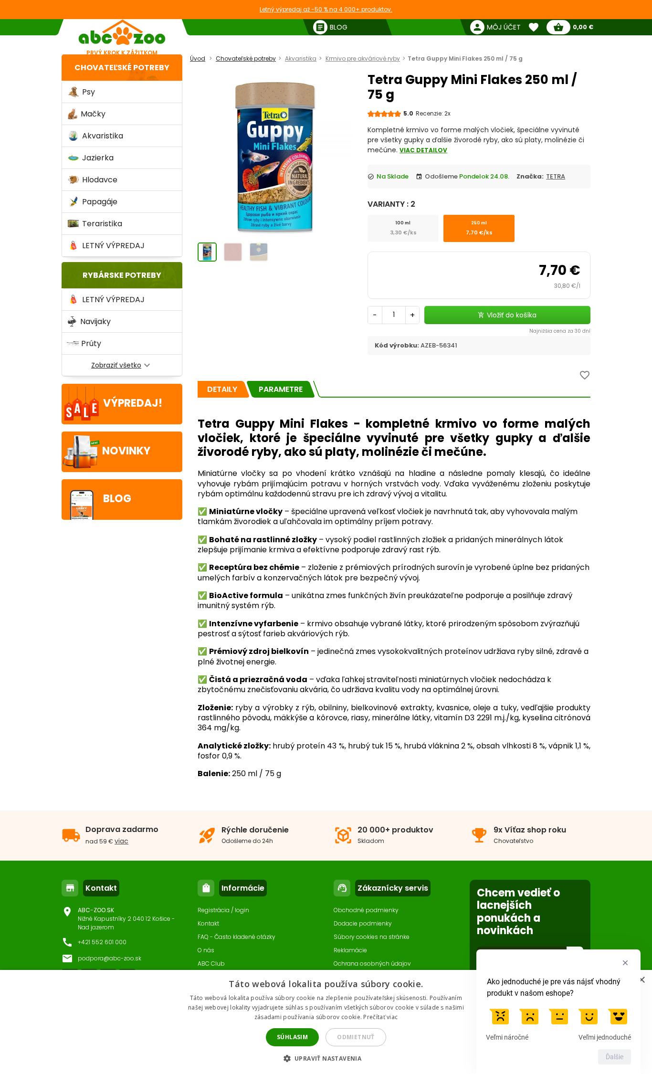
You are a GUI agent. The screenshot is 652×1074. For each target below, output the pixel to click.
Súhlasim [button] (292, 1037)
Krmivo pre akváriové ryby (363, 58)
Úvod (197, 58)
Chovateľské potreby (121, 67)
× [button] (641, 980)
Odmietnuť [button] (356, 1037)
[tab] (222, 389)
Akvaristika (300, 58)
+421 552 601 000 (102, 942)
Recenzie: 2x (433, 113)
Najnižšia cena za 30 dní (559, 331)
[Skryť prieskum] (625, 963)
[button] (326, 1058)
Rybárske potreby (122, 275)
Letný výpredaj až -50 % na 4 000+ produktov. (326, 9)
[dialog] (326, 1022)
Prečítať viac (380, 1017)
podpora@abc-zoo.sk (109, 958)
